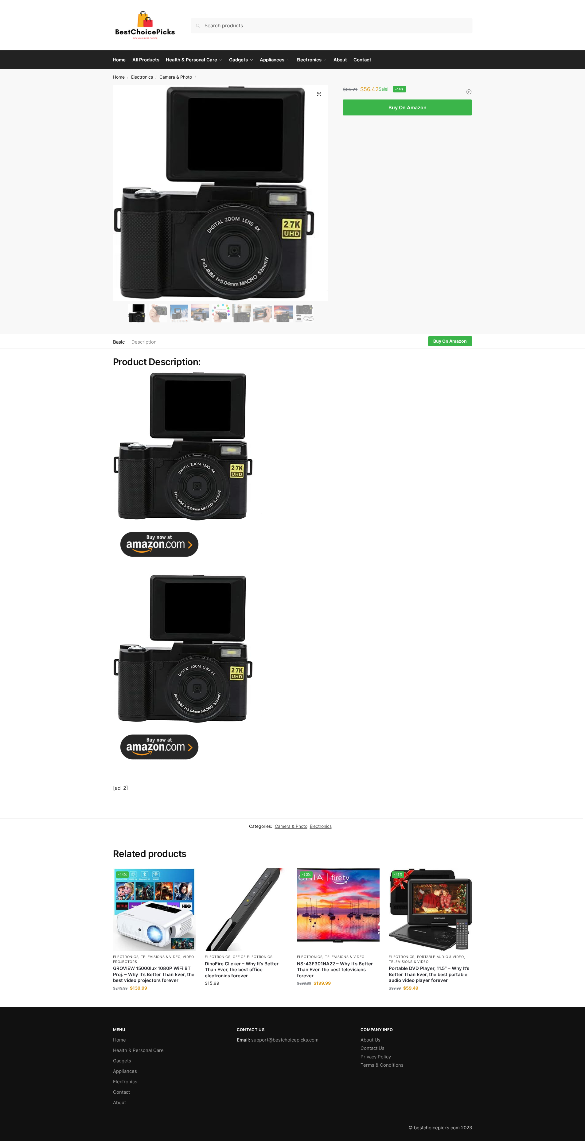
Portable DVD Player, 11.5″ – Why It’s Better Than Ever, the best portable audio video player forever (429, 974)
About (119, 1102)
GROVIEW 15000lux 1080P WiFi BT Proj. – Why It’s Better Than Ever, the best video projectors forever (153, 974)
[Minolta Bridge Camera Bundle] (469, 92)
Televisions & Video (161, 957)
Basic (119, 342)
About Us (370, 1040)
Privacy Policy (376, 1057)
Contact (121, 1092)
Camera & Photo (175, 77)
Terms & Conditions (382, 1065)
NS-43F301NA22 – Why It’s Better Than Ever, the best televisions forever (335, 970)
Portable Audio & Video (440, 957)
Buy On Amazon (407, 107)
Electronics (142, 77)
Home (119, 77)
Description (144, 342)
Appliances (125, 1071)
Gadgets (122, 1061)
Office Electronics (253, 957)
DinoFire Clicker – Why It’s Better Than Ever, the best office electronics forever (242, 970)
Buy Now (154, 1000)
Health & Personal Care (138, 1050)
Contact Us (372, 1048)
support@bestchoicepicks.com (284, 1040)
